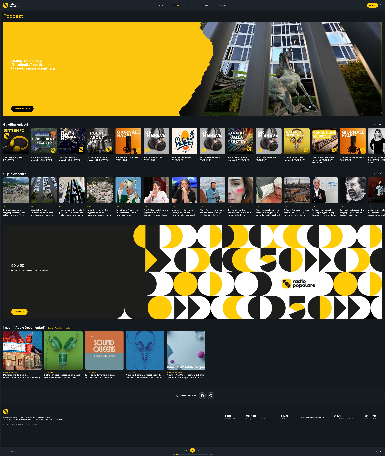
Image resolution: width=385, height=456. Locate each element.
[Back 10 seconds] (185, 450)
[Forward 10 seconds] (199, 450)
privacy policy (9, 425)
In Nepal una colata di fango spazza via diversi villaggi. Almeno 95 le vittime (14, 213)
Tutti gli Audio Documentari (59, 328)
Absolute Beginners (174, 372)
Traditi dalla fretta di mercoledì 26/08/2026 (238, 158)
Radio (161, 5)
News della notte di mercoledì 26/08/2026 (70, 158)
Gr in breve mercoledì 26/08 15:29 (266, 158)
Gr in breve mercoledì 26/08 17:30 (210, 158)
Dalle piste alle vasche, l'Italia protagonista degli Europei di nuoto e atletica (324, 213)
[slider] (177, 454)
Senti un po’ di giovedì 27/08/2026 (13, 158)
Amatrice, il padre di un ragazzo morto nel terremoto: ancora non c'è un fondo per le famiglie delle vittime (99, 213)
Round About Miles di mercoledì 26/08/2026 (98, 158)
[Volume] (376, 451)
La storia (222, 5)
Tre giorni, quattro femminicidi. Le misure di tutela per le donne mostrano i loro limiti (239, 213)
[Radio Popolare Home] (11, 5)
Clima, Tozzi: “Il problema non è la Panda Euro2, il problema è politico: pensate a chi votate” (212, 213)
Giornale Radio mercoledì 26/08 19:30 (127, 158)
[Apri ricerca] (381, 5)
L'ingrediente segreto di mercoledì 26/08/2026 (42, 158)
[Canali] (380, 451)
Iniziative (206, 5)
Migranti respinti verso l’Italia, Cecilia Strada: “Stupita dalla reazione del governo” (184, 213)
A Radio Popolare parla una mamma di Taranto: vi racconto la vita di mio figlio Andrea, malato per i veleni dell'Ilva (296, 213)
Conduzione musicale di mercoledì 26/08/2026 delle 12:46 (323, 160)
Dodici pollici (131, 372)
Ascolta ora (19, 312)
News (191, 5)
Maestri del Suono (51, 372)
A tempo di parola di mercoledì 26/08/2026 (294, 158)
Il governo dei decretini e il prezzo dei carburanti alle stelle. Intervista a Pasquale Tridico (72, 213)
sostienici (372, 5)
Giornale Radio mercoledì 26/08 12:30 (352, 158)
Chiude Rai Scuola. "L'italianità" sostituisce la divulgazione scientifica (43, 213)
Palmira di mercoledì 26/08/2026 (181, 158)
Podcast (176, 5)
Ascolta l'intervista (22, 109)
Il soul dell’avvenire (10, 372)
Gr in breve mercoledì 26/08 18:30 (154, 158)
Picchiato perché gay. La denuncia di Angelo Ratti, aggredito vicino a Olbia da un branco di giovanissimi (268, 213)
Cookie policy (23, 425)
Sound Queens (90, 372)
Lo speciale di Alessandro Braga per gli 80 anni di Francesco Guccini (352, 213)
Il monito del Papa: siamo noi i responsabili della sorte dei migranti (127, 213)
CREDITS (36, 425)
